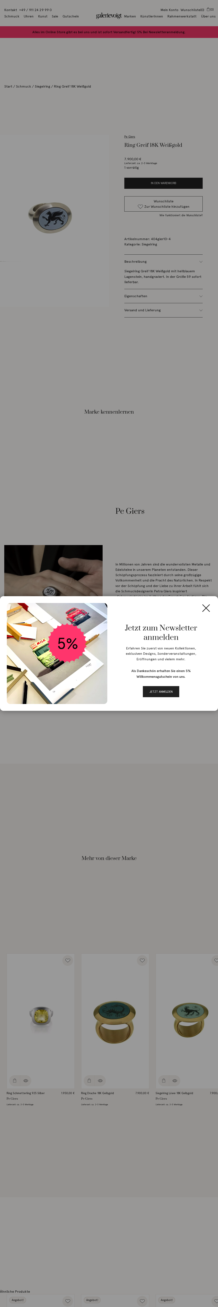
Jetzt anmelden (161, 691)
